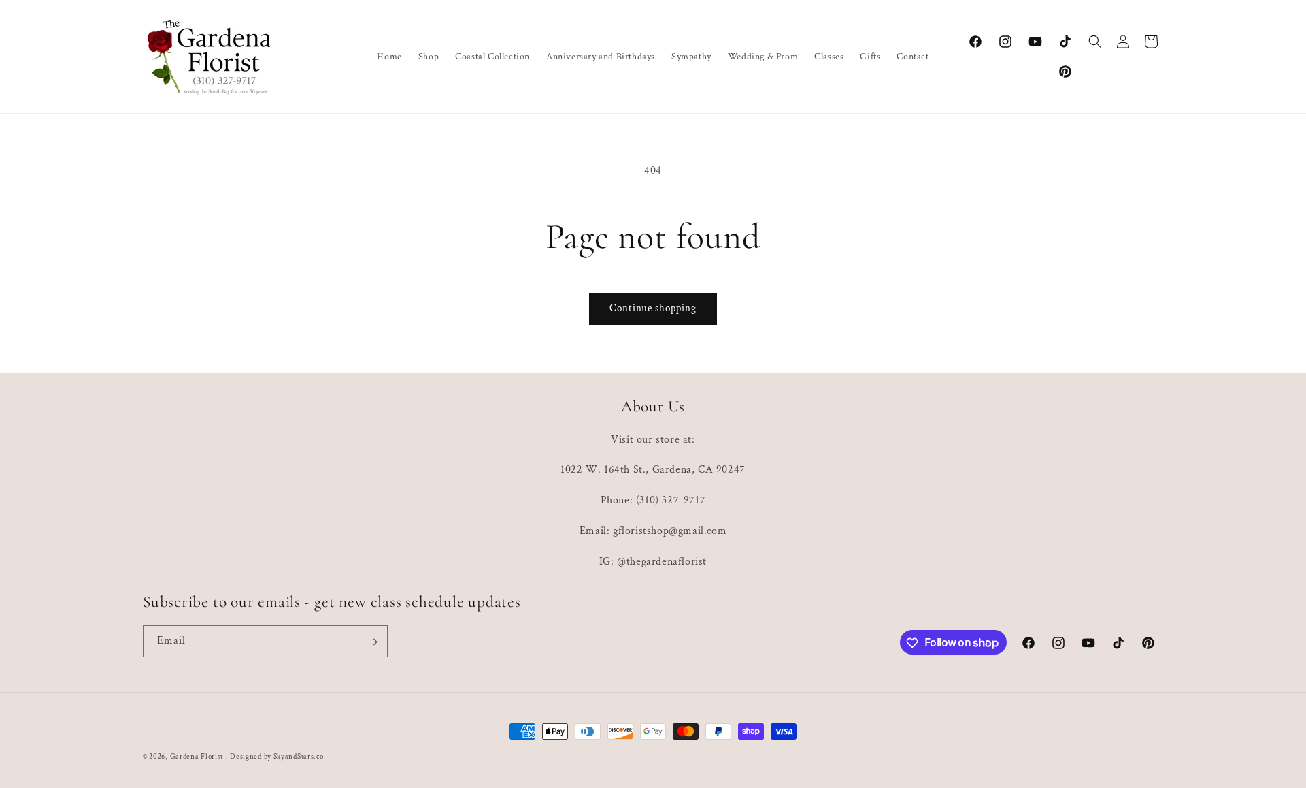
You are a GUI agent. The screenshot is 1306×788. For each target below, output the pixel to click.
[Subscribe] (372, 642)
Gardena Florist (197, 756)
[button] (1095, 42)
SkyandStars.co (298, 756)
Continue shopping (653, 308)
